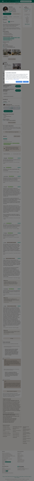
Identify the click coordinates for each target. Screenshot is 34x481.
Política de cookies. (16, 79)
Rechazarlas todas (19, 81)
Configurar (7, 81)
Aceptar (26, 81)
